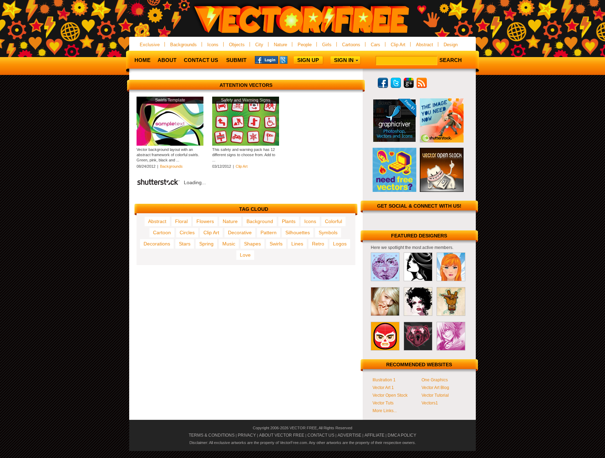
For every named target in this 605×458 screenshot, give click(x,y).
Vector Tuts (383, 403)
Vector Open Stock (390, 395)
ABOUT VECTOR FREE (281, 435)
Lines (297, 244)
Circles (187, 232)
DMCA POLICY (402, 435)
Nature (280, 44)
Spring (206, 244)
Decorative (240, 232)
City (259, 44)
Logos (340, 244)
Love (245, 255)
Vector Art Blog (435, 387)
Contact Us (201, 60)
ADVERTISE (349, 435)
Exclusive (150, 44)
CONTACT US (320, 435)
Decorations (157, 244)
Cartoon (162, 232)
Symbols (328, 232)
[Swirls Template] (170, 144)
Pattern (268, 232)
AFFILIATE (374, 435)
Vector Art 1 (383, 387)
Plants (288, 221)
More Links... (385, 410)
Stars (184, 244)
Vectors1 (430, 403)
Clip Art (398, 44)
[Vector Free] (302, 34)
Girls (327, 44)
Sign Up (308, 60)
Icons (212, 44)
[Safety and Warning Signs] (245, 144)
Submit (236, 60)
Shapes (252, 244)
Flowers (205, 221)
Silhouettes (297, 232)
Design (451, 44)
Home (142, 60)
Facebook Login (266, 59)
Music (228, 244)
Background (259, 221)
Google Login (291, 59)
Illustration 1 (384, 379)
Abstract (424, 44)
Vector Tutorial (435, 395)
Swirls (276, 244)
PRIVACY (247, 435)
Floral (181, 221)
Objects (237, 44)
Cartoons (351, 44)
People (305, 44)
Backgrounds (183, 44)
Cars (375, 44)
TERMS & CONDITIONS (212, 435)
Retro (318, 244)
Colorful (333, 221)
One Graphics (435, 379)
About (167, 60)
